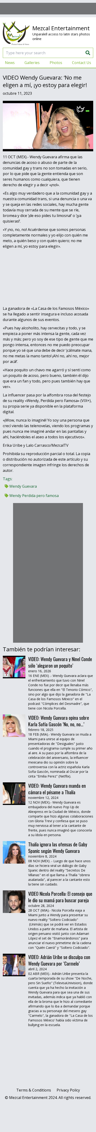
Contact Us (81, 62)
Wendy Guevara (22, 486)
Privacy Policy (68, 1090)
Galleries (32, 62)
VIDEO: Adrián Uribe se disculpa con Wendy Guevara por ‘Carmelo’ (59, 960)
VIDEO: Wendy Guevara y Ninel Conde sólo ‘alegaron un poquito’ (60, 662)
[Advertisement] (48, 8)
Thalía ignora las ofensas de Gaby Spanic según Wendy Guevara (57, 847)
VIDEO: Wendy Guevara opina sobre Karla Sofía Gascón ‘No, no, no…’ (58, 721)
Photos (56, 62)
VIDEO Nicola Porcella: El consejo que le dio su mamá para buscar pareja (60, 897)
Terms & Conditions (33, 1090)
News (10, 62)
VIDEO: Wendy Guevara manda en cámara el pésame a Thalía (57, 789)
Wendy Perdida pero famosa (33, 495)
